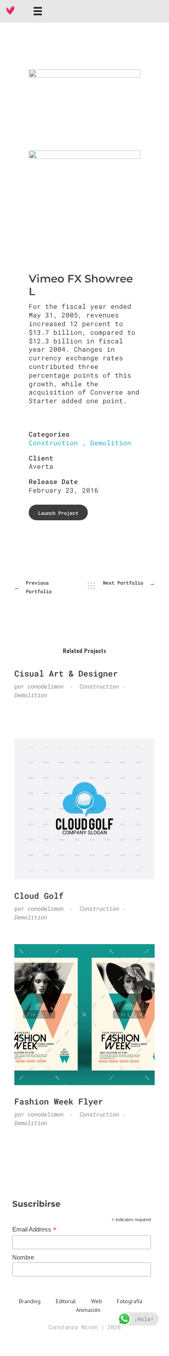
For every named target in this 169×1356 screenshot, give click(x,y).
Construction (53, 442)
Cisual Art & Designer (66, 673)
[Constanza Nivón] (10, 10)
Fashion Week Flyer (58, 1101)
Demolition (110, 442)
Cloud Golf (39, 895)
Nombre (23, 1257)
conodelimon (47, 686)
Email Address (34, 1229)
